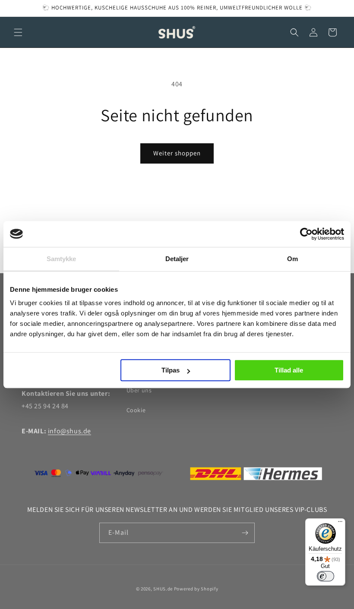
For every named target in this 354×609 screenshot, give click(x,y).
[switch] (325, 576)
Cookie (136, 410)
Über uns (139, 390)
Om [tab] (292, 258)
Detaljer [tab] (177, 258)
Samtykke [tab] (61, 258)
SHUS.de (163, 589)
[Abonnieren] (244, 533)
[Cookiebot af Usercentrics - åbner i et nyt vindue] (306, 233)
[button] (18, 32)
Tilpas (170, 370)
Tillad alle (289, 370)
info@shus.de (69, 430)
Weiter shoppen (177, 153)
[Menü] (340, 523)
